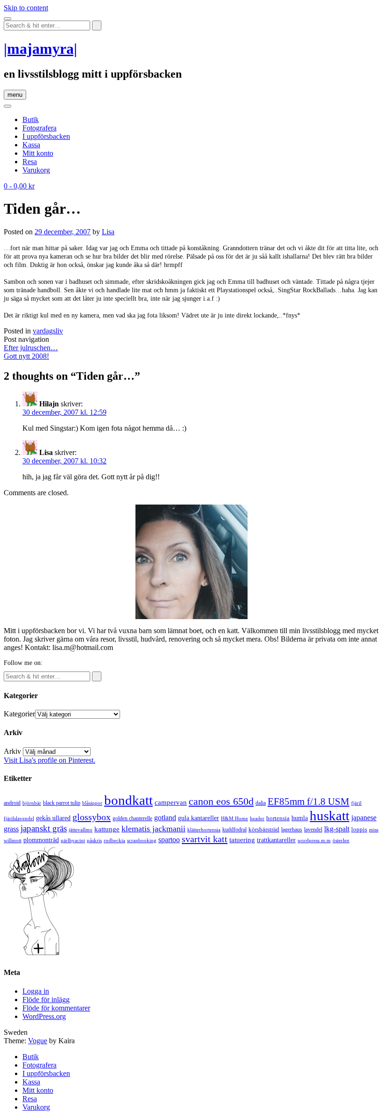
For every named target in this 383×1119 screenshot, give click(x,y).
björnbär (31, 803)
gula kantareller (198, 818)
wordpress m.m (314, 840)
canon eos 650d (221, 801)
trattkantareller (276, 840)
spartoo (169, 840)
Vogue (37, 1041)
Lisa (108, 232)
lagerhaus (291, 829)
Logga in (35, 991)
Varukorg (36, 170)
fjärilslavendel (19, 818)
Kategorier (19, 714)
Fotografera (39, 128)
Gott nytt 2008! (26, 356)
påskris (94, 840)
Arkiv (12, 751)
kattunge (107, 829)
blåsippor (92, 803)
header (257, 818)
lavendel (313, 829)
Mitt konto (37, 153)
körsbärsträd (263, 829)
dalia (260, 803)
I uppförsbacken (46, 136)
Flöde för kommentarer (56, 1008)
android (12, 803)
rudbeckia (114, 840)
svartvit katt (204, 839)
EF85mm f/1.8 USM (308, 801)
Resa (29, 162)
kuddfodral (234, 829)
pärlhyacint (73, 840)
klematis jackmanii (153, 828)
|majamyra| (40, 48)
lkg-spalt (336, 829)
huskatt (329, 815)
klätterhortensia (203, 829)
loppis (359, 829)
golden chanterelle (132, 818)
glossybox (91, 817)
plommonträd (41, 840)
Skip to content (26, 8)
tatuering (242, 840)
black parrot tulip (61, 803)
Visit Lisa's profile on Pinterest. (49, 760)
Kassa (31, 145)
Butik (30, 119)
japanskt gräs (44, 828)
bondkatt (128, 800)
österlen (341, 840)
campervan (171, 802)
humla (299, 818)
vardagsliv (48, 331)
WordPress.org (44, 1016)
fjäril (356, 803)
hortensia (278, 818)
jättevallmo (80, 829)
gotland (165, 818)
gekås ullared (53, 818)
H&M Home (234, 818)
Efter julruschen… (31, 348)
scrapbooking (141, 840)
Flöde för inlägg (46, 999)
